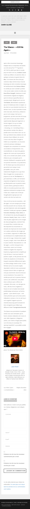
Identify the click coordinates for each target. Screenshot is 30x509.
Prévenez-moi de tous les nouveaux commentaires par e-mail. (14, 455)
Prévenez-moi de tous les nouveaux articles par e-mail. (14, 464)
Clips (6, 42)
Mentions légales (16, 504)
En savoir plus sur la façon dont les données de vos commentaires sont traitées (14, 487)
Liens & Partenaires (6, 504)
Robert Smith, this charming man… (15, 5)
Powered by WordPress (7, 502)
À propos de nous (6, 506)
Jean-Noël (6, 53)
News (14, 42)
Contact (23, 504)
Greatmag (19, 502)
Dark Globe (6, 25)
